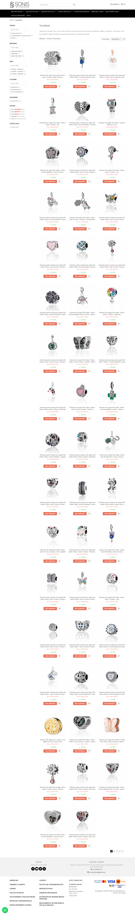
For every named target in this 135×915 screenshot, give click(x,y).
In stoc (13, 127)
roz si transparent (16, 92)
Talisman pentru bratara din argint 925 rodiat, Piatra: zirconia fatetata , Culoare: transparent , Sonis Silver (82, 124)
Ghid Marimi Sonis (112, 11)
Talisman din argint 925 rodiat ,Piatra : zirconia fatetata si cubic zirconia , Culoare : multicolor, (52, 836)
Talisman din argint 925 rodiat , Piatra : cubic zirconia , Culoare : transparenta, (82, 218)
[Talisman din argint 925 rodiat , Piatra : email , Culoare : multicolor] (112, 297)
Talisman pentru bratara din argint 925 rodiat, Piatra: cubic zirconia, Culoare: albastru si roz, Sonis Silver (82, 171)
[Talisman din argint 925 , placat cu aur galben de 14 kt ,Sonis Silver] (53, 724)
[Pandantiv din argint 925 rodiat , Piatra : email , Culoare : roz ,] (53, 107)
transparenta (15, 89)
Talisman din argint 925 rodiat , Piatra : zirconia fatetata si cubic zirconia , (53, 171)
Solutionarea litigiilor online (22, 897)
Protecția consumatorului (21, 901)
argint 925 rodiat (16, 51)
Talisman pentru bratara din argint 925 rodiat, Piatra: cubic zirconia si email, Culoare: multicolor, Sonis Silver (82, 598)
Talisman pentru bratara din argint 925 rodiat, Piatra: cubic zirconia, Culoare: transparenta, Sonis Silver (53, 646)
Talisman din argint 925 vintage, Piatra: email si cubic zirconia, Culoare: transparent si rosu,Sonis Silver (53, 788)
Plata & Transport (18, 15)
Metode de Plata (45, 889)
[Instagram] (44, 869)
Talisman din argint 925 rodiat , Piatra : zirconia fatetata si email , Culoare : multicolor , (112, 408)
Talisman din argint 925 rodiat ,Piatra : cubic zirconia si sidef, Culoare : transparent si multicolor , (52, 76)
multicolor (14, 87)
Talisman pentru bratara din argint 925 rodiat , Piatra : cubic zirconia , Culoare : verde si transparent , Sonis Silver (52, 361)
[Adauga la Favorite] (59, 86)
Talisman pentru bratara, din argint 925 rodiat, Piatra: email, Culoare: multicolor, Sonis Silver (82, 456)
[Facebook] (33, 869)
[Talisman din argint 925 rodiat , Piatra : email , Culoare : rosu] (112, 581)
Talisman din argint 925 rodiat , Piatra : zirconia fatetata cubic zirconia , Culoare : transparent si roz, (82, 313)
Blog (28, 15)
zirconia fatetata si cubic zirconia (20, 35)
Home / (12, 20)
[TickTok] (40, 869)
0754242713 (97, 869)
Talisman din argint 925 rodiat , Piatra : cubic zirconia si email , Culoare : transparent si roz (82, 408)
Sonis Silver (14, 101)
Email (13, 38)
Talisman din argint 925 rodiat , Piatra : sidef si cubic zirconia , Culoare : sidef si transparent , (82, 361)
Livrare (13, 889)
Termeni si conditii (17, 884)
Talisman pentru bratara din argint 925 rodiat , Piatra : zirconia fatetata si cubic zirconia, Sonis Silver (112, 361)
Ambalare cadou (97, 11)
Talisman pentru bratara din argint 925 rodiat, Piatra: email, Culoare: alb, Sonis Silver (82, 788)
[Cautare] (74, 4)
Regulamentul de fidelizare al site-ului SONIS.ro (51, 904)
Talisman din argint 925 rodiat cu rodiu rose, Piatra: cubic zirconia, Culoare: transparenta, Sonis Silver (112, 741)
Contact (42, 880)
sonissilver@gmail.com (98, 872)
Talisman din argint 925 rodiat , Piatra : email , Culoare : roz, (112, 171)
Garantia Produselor (48, 893)
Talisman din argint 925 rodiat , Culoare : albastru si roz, (112, 124)
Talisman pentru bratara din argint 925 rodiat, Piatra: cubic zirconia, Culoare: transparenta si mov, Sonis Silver (53, 598)
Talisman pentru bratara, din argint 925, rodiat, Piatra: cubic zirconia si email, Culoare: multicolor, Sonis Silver (112, 266)
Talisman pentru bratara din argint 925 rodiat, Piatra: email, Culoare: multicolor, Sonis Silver (52, 408)
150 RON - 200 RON (17, 74)
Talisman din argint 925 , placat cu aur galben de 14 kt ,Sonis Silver (52, 741)
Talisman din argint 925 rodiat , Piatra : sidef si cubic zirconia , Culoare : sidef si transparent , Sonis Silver (82, 741)
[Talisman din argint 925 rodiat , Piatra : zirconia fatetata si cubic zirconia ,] (53, 154)
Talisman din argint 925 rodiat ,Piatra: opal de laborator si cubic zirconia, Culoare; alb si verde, (112, 456)
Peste (13, 109)
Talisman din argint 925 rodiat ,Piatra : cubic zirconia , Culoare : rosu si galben (53, 551)
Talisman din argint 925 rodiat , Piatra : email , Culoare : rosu (112, 598)
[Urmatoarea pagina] (122, 851)
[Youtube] (36, 869)
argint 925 (14, 53)
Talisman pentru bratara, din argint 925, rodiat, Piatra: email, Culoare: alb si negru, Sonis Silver (112, 503)
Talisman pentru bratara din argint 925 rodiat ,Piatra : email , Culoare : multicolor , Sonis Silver (82, 551)
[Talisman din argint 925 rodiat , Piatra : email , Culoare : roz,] (112, 154)
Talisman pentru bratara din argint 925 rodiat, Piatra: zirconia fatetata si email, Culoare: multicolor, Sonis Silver (112, 646)
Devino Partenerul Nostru (20, 905)
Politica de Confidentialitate (51, 884)
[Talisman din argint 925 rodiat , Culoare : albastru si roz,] (112, 107)
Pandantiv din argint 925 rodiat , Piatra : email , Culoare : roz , (52, 124)
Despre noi (14, 880)
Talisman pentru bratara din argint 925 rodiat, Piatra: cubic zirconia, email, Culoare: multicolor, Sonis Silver (112, 218)
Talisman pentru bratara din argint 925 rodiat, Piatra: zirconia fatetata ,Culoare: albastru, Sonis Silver (82, 266)
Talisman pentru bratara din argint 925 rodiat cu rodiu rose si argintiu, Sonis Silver (112, 76)
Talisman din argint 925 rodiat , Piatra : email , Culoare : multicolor (112, 313)
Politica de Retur (17, 893)
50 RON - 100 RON (16, 69)
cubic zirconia (15, 33)
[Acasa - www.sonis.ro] (19, 4)
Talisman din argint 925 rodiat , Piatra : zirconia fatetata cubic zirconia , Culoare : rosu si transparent (112, 788)
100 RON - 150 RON (17, 71)
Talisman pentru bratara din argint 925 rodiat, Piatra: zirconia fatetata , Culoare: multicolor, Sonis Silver (52, 456)
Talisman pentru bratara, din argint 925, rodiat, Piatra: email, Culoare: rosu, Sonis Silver (82, 836)
